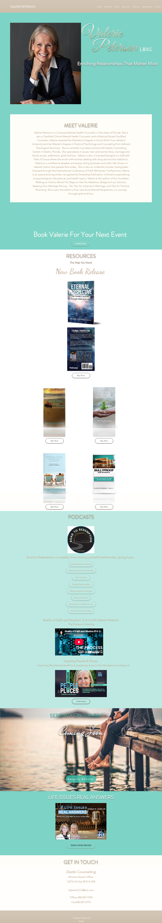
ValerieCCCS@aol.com (81, 890)
